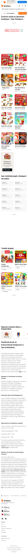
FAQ (2, 524)
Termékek (3, 532)
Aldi (22, 470)
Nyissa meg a (22, 2)
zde (20, 371)
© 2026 (14, 545)
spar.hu (3, 445)
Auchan (3, 470)
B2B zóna (3, 540)
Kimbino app (5, 447)
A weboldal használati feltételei (14, 549)
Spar (11, 470)
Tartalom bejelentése (6, 528)
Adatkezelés (14, 551)
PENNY (3, 471)
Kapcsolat (3, 526)
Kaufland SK (16, 470)
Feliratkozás (23, 13)
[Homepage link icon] (1, 495)
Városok (3, 530)
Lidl (24, 470)
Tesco (8, 470)
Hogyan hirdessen (5, 538)
